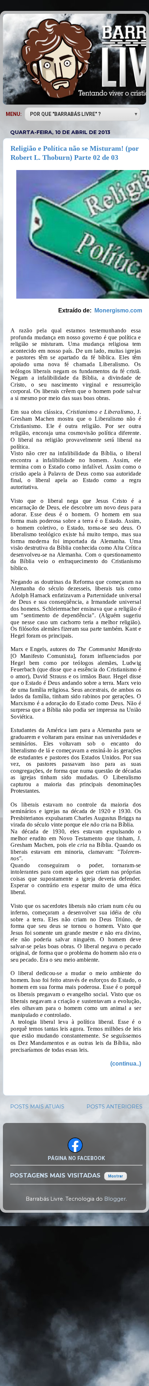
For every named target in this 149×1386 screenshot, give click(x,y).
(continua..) (125, 1063)
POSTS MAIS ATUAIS (37, 1106)
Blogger (115, 1199)
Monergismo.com (118, 310)
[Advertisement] (74, 1298)
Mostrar (115, 1176)
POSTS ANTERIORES (114, 1106)
